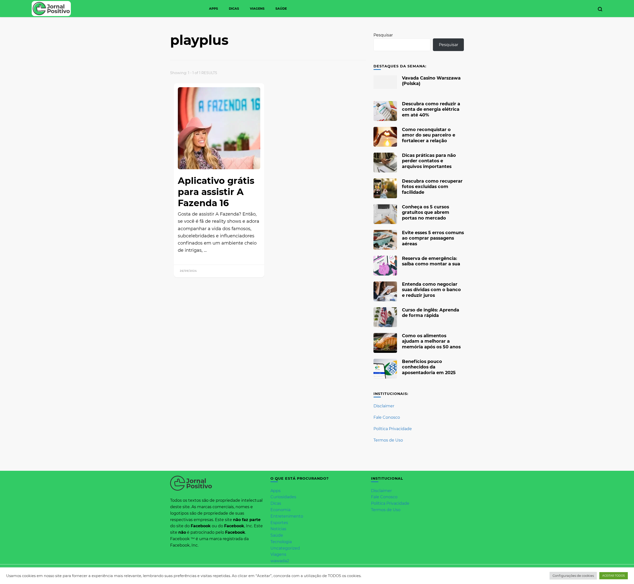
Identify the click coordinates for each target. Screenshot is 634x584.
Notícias (278, 529)
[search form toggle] (600, 9)
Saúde (281, 8)
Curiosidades (283, 497)
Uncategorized (285, 548)
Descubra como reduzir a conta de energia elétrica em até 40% (431, 109)
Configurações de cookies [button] (573, 576)
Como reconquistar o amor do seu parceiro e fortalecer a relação (428, 135)
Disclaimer (383, 406)
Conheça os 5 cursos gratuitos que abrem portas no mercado (425, 212)
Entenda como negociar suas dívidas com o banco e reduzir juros (431, 289)
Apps (213, 8)
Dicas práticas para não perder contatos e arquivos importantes (429, 161)
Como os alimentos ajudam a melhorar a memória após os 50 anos (431, 341)
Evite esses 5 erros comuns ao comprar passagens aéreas (433, 238)
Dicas (234, 8)
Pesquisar (383, 35)
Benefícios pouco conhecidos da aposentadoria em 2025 (429, 367)
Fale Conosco (386, 417)
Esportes (279, 522)
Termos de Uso (388, 440)
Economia (280, 509)
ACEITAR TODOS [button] (613, 575)
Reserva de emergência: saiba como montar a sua (431, 261)
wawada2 (279, 560)
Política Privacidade (392, 428)
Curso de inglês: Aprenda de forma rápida (430, 312)
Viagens (257, 8)
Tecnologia (281, 541)
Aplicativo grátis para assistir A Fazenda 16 (216, 191)
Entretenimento (286, 516)
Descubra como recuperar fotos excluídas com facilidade (432, 186)
